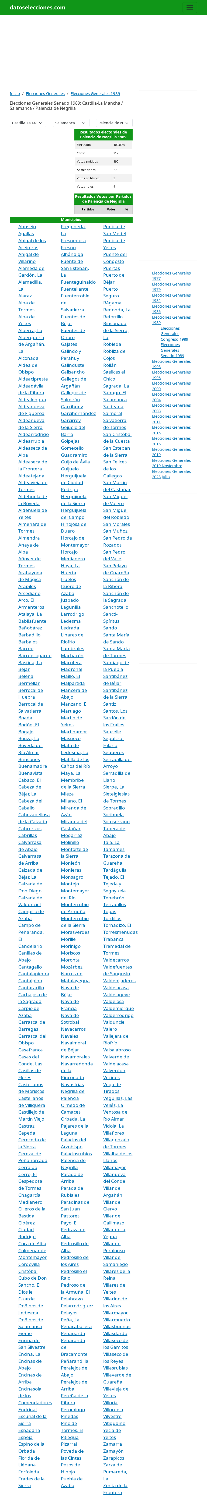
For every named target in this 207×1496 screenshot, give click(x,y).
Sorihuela (113, 814)
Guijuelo (70, 469)
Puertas (111, 268)
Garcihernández (78, 413)
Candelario (30, 946)
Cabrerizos (30, 828)
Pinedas (69, 1416)
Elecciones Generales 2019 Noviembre (171, 462)
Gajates (69, 344)
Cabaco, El (29, 780)
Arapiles (27, 586)
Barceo (25, 648)
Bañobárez (30, 628)
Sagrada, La (116, 386)
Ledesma (71, 621)
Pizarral (69, 1444)
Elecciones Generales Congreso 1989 (174, 333)
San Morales (116, 524)
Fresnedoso (73, 240)
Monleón (70, 863)
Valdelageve (116, 994)
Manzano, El (74, 704)
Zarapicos (113, 1458)
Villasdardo (115, 1333)
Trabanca (113, 939)
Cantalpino (30, 980)
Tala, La (111, 842)
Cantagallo (30, 967)
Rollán (110, 365)
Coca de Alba (32, 1243)
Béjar (24, 669)
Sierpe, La (114, 787)
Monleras (71, 870)
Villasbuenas (116, 1326)
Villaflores (113, 1133)
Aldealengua (32, 399)
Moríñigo (71, 946)
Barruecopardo (34, 655)
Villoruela (113, 1409)
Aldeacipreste (33, 379)
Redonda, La (117, 310)
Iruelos (68, 579)
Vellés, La (113, 1105)
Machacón (72, 655)
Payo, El (69, 1223)
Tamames (114, 849)
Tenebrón (114, 898)
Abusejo (27, 226)
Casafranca (30, 1050)
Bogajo (25, 731)
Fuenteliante (74, 289)
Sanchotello (115, 607)
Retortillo (113, 317)
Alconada (28, 358)
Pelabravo (72, 1299)
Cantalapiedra (33, 973)
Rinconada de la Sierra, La (116, 330)
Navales (69, 1036)
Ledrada (70, 628)
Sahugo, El (114, 392)
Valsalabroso (117, 1050)
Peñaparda (73, 1333)
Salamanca (115, 399)
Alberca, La (30, 330)
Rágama (112, 303)
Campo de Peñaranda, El (31, 932)
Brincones (29, 759)
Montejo (70, 884)
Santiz (109, 704)
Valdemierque (118, 1008)
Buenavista (30, 773)
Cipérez (26, 1223)
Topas (109, 911)
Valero (110, 1029)
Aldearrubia (31, 441)
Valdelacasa (116, 987)
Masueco (71, 738)
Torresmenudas (120, 932)
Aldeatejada (31, 476)
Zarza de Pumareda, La (115, 1471)
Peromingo (73, 1409)
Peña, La (70, 1320)
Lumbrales (72, 648)
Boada (25, 717)
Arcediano (29, 593)
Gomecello (72, 448)
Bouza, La (28, 738)
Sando (110, 628)
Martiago (71, 711)
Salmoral (112, 413)
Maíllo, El (70, 676)
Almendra (29, 538)
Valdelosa (113, 1001)
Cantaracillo (31, 987)
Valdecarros (116, 960)
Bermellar (29, 683)
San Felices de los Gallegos (115, 468)
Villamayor (114, 1167)
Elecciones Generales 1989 (95, 93)
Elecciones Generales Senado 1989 (172, 350)
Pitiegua (70, 1437)
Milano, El (71, 801)
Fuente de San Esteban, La (75, 268)
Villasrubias (115, 1368)
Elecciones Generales (45, 93)
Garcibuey (72, 406)
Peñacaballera (76, 1326)
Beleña (25, 676)
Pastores (70, 1216)
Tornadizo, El (117, 925)
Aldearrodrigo (33, 434)
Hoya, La (70, 565)
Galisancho (73, 372)
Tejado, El (113, 877)
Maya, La (71, 773)
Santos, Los (115, 711)
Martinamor (74, 731)
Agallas (26, 233)
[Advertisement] (103, 52)
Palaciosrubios (76, 1153)
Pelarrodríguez (77, 1306)
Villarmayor (115, 1313)
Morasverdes (75, 932)
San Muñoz (115, 531)
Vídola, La (113, 1126)
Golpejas (70, 441)
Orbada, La (73, 1119)
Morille (68, 939)
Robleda (112, 344)
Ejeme (25, 1333)
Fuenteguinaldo (78, 282)
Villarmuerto (116, 1320)
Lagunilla (71, 607)
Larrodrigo (72, 614)
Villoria (110, 1402)
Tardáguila (115, 870)
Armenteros (31, 607)
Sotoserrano (116, 821)
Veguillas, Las (117, 1098)
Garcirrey (71, 420)
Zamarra (112, 1444)
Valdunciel (114, 1022)
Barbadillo (29, 635)
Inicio (15, 93)
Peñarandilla (74, 1361)
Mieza (67, 794)
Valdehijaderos (119, 980)
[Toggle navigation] (189, 7)
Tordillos (112, 918)
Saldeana (113, 406)
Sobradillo (114, 808)
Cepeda (26, 1133)
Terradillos (114, 904)
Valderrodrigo (118, 1015)
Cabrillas (27, 835)
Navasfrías (72, 1084)
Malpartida (73, 683)
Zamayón (113, 1451)
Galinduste (72, 365)
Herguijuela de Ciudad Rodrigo (74, 482)
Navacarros (73, 1029)
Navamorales (75, 1057)
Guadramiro (74, 455)
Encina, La (29, 1354)
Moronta (70, 960)
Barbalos (27, 642)
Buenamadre (32, 766)
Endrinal (27, 1409)
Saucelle (112, 731)
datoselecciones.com (37, 7)
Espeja (25, 1437)
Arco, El (26, 600)
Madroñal (71, 669)
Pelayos (69, 1313)
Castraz (26, 1126)
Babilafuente (32, 621)
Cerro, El (27, 1174)
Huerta (68, 572)
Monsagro (72, 877)
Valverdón (114, 1070)
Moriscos (70, 953)
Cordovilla (29, 1264)
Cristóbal (27, 1271)
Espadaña (29, 1430)
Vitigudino (114, 1423)
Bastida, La (30, 662)
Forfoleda (28, 1472)
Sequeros (113, 752)
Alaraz (25, 296)
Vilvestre (112, 1416)
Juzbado (70, 600)
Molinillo (70, 842)
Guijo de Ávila (75, 462)
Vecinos (111, 1077)
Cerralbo (27, 1167)
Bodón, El (28, 724)
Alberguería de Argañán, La (32, 344)
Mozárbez (71, 967)
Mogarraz (71, 835)
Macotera (71, 662)
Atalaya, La (30, 614)
